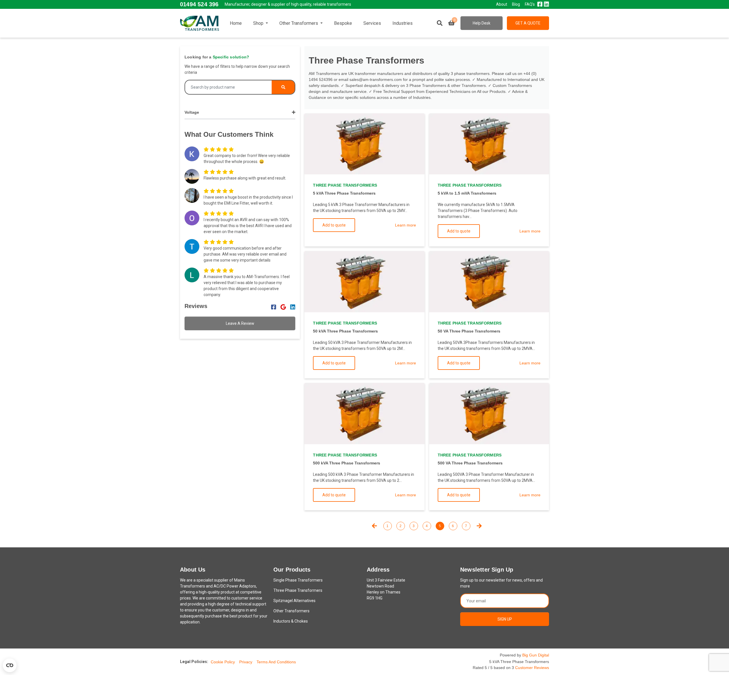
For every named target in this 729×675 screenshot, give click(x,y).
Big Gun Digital (535, 655)
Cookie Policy (223, 662)
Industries (402, 23)
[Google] (283, 307)
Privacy (245, 662)
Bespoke (343, 23)
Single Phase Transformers (298, 580)
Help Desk (481, 23)
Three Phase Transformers (297, 590)
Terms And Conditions (276, 662)
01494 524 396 (199, 4)
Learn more (405, 225)
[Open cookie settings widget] (10, 665)
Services (372, 23)
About (501, 4)
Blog (516, 4)
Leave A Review (240, 323)
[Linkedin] (292, 307)
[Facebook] (273, 307)
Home (236, 23)
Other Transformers (299, 23)
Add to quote (334, 225)
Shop (259, 23)
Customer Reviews (532, 667)
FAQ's (530, 4)
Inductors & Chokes (290, 621)
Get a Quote (527, 23)
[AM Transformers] (199, 23)
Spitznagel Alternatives (294, 600)
